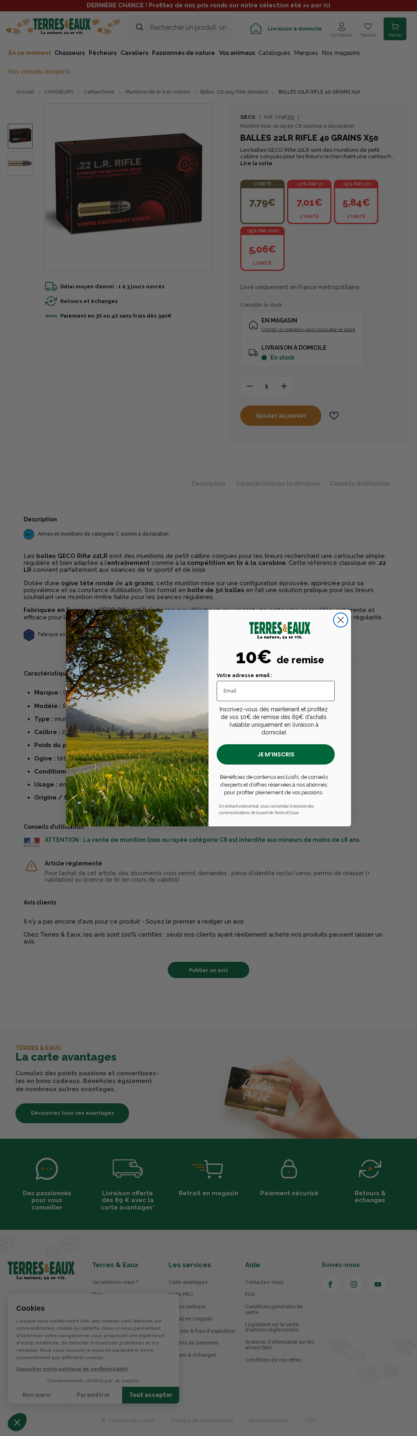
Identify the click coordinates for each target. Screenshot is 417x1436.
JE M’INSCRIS (275, 754)
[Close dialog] (341, 620)
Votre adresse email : (244, 675)
